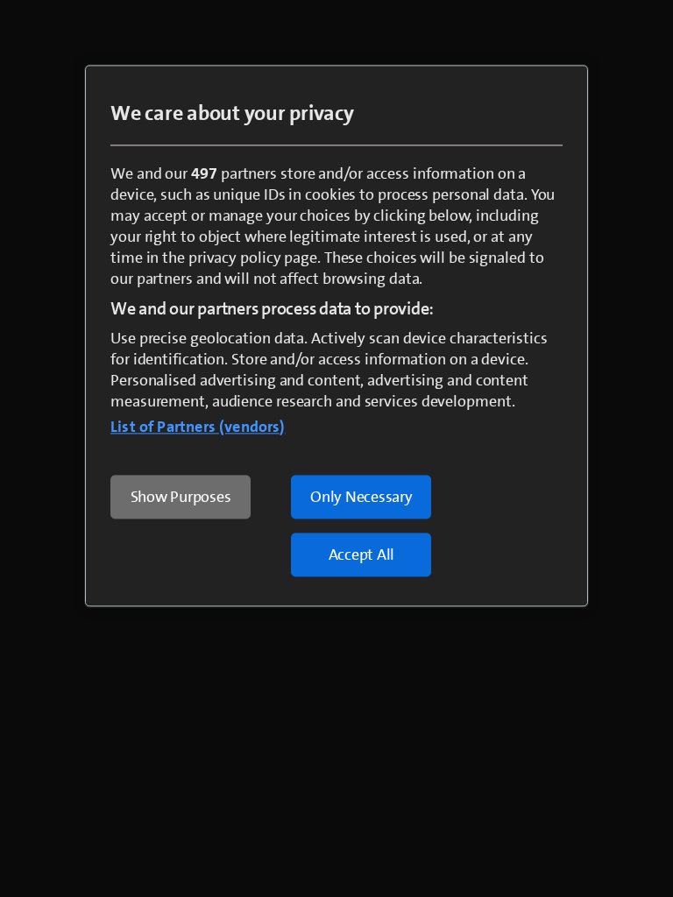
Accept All (362, 554)
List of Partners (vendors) (198, 426)
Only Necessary (361, 496)
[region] (336, 335)
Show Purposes (181, 496)
